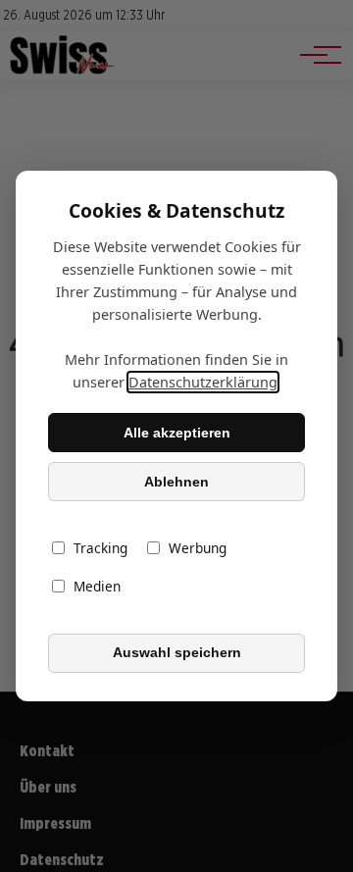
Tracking (100, 548)
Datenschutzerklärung (202, 382)
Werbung (198, 548)
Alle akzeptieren (177, 432)
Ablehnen (176, 481)
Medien (97, 587)
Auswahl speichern (177, 653)
